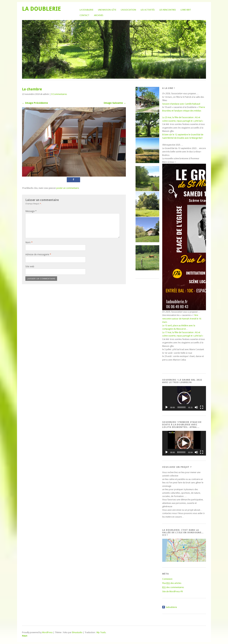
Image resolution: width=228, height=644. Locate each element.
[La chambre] (74, 175)
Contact (84, 15)
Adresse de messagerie (38, 254)
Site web (29, 266)
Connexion (167, 579)
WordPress (47, 632)
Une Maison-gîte (107, 10)
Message (31, 211)
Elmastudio (77, 632)
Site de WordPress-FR (172, 591)
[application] (184, 398)
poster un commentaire (67, 188)
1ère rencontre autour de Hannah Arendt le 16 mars (181, 318)
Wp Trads (101, 632)
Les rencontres (167, 10)
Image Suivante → (115, 103)
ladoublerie (171, 607)
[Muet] (196, 407)
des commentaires (173, 587)
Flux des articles (171, 583)
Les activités (148, 10)
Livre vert (186, 10)
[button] (184, 398)
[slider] (181, 407)
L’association (128, 10)
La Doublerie (86, 10)
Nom (29, 242)
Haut (24, 635)
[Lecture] (166, 407)
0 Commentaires (59, 94)
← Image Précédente (35, 103)
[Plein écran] (201, 407)
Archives (98, 15)
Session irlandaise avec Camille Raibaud (181, 104)
